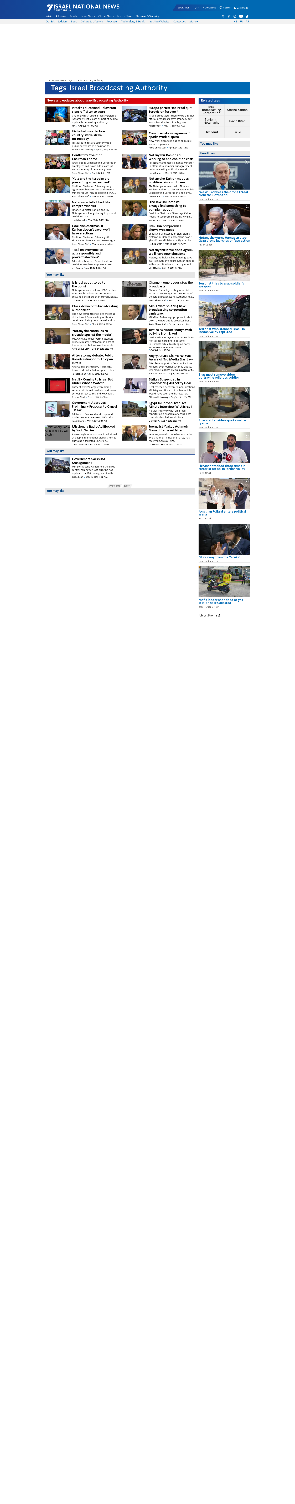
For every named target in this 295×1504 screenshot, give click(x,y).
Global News (106, 16)
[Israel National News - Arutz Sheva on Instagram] (235, 16)
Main (49, 16)
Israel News (88, 16)
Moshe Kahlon (237, 110)
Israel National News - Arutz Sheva (74, 9)
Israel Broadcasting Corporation (211, 110)
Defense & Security (147, 16)
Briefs (73, 16)
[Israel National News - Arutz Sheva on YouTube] (241, 16)
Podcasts (112, 22)
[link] (224, 195)
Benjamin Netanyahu (211, 121)
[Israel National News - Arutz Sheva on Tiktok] (247, 16)
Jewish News (124, 16)
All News (61, 16)
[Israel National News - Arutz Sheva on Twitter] (223, 16)
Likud (237, 132)
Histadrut (211, 132)
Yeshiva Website (159, 22)
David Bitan (237, 121)
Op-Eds (50, 22)
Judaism (63, 22)
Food (74, 22)
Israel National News (55, 80)
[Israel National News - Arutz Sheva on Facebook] (229, 16)
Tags (70, 80)
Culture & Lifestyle (92, 22)
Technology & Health (133, 22)
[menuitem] (49, 16)
